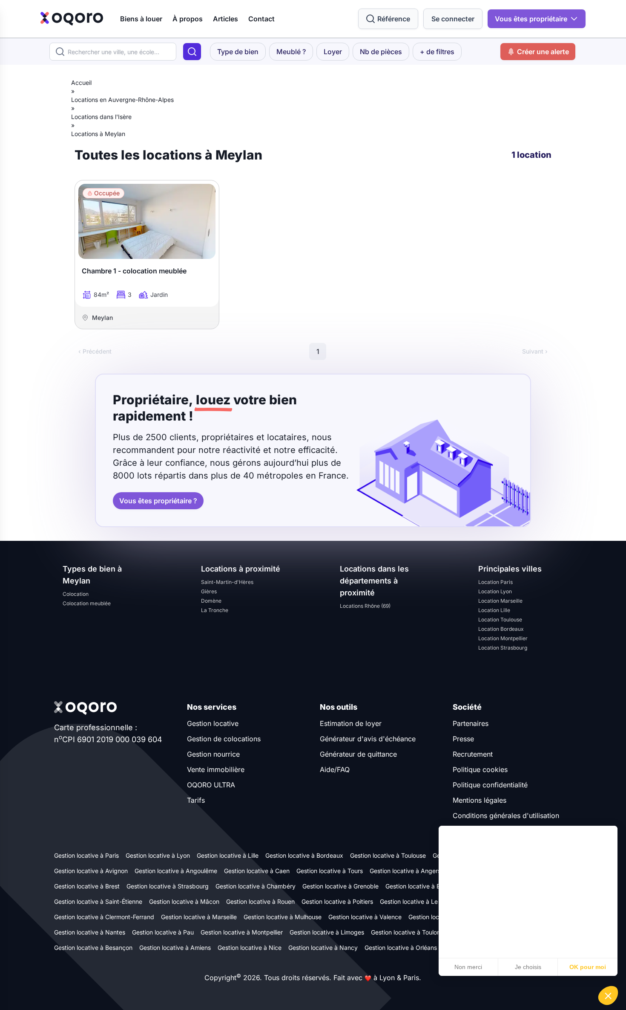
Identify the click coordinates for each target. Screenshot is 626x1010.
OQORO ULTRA (211, 785)
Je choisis (528, 967)
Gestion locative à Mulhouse (283, 916)
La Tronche (214, 610)
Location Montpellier (503, 638)
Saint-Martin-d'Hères (227, 582)
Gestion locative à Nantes (89, 932)
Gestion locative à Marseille (199, 916)
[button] (608, 995)
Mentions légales (479, 800)
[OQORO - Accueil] (71, 19)
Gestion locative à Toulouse (388, 855)
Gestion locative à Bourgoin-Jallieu (433, 886)
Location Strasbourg (502, 647)
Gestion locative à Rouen (260, 901)
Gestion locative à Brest (87, 886)
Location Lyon (495, 591)
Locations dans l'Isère (101, 116)
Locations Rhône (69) (365, 606)
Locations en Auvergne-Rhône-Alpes (122, 99)
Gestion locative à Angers (405, 870)
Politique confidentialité (490, 785)
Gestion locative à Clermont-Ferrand (104, 916)
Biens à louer (141, 19)
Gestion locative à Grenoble (340, 886)
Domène (211, 601)
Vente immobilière (215, 769)
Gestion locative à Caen (257, 870)
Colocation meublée (87, 603)
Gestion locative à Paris (86, 855)
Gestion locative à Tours (329, 870)
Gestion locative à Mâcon (184, 901)
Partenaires (470, 723)
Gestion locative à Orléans (401, 947)
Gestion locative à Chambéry (255, 886)
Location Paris (495, 582)
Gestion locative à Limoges (327, 932)
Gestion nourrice (213, 754)
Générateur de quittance (358, 754)
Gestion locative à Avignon (91, 870)
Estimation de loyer (351, 723)
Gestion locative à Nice (249, 947)
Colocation (76, 594)
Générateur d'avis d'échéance (368, 738)
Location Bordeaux (501, 629)
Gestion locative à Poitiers (337, 901)
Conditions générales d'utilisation (506, 815)
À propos (187, 19)
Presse (463, 738)
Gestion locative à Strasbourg (167, 886)
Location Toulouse (500, 619)
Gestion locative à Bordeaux (304, 855)
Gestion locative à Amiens (175, 947)
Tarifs (196, 800)
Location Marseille (500, 601)
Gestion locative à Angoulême (176, 870)
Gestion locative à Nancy (323, 947)
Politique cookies (480, 769)
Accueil (81, 82)
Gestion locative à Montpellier (242, 932)
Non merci (468, 967)
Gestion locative (212, 723)
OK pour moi (587, 967)
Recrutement (473, 754)
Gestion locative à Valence (365, 916)
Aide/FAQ (335, 769)
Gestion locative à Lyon (158, 855)
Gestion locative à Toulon (405, 932)
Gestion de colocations (224, 738)
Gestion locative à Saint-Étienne (98, 901)
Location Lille (494, 610)
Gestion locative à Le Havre (418, 901)
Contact (261, 19)
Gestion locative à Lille (227, 855)
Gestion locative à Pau (163, 932)
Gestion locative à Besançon (93, 947)
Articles (225, 19)
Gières (209, 591)
